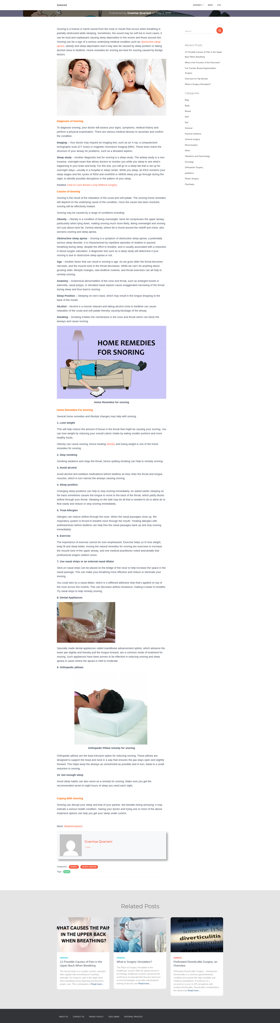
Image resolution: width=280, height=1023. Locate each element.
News (187, 150)
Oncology (189, 162)
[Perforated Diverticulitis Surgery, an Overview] (197, 934)
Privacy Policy (96, 1017)
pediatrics (189, 173)
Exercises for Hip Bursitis (196, 78)
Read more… (97, 984)
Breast (188, 111)
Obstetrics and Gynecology (197, 156)
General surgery (192, 139)
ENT (187, 117)
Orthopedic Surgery (194, 167)
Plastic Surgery (192, 178)
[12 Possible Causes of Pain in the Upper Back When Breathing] (83, 934)
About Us (63, 1017)
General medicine (89, 867)
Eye (219, 5)
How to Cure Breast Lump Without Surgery (92, 185)
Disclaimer (113, 1017)
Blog (187, 100)
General (73, 867)
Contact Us (78, 1017)
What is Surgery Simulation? (198, 84)
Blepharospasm (73, 826)
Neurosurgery (191, 145)
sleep (66, 872)
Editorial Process (133, 1017)
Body (210, 5)
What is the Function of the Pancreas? (202, 62)
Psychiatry (189, 184)
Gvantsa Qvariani (98, 842)
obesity (111, 444)
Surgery (197, 5)
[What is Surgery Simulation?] (140, 934)
